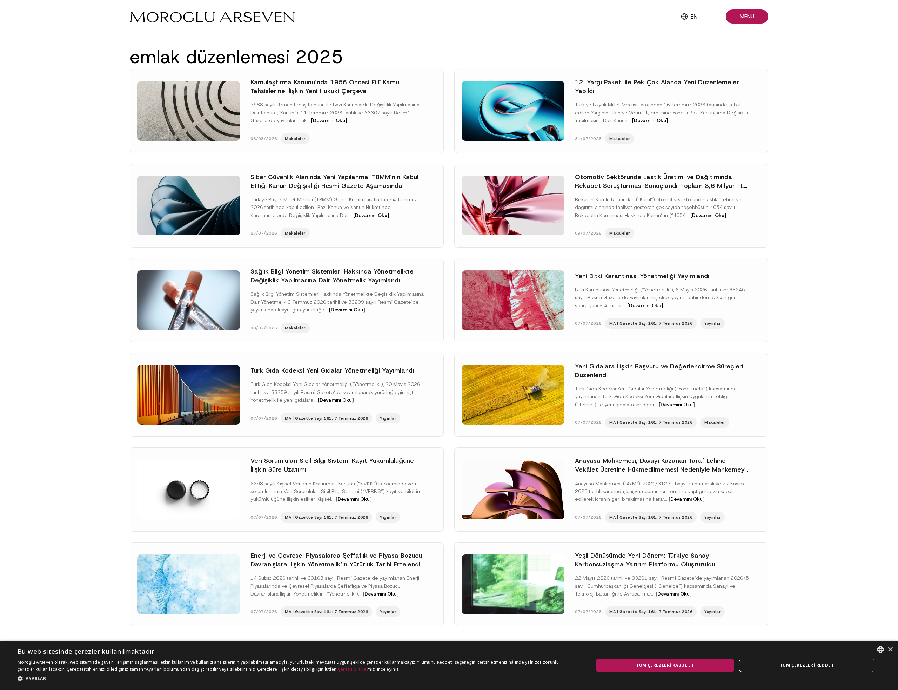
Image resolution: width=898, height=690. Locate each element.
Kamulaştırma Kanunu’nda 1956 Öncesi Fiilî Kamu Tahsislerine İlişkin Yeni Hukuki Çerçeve (324, 86)
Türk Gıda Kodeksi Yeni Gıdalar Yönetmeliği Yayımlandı (332, 370)
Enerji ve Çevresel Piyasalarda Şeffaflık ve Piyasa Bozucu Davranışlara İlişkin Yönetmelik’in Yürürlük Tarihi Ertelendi (336, 560)
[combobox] (880, 649)
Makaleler (295, 138)
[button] (747, 17)
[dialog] (449, 665)
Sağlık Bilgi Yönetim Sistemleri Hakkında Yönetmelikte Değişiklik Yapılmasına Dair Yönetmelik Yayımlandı (332, 275)
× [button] (890, 649)
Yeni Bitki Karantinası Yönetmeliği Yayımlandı (642, 276)
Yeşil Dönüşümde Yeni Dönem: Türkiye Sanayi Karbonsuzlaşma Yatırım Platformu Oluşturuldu (645, 560)
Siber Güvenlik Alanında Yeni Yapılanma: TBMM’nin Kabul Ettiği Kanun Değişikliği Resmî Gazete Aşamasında (334, 181)
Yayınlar (712, 323)
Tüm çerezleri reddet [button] (807, 665)
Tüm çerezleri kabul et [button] (665, 665)
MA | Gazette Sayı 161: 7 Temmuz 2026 (650, 323)
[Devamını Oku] (329, 120)
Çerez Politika (352, 669)
